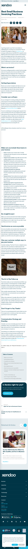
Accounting (3, 17)
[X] (16, 521)
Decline (22, 544)
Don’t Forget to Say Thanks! (10, 376)
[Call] (14, 547)
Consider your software (9, 361)
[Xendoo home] (6, 5)
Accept (15, 544)
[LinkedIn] (11, 521)
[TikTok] (20, 521)
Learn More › (16, 1)
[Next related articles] (25, 425)
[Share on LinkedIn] (14, 23)
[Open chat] (4, 547)
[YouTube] (24, 521)
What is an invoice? (8, 357)
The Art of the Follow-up (9, 374)
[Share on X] (17, 23)
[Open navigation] (25, 5)
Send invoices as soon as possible (11, 368)
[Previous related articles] (21, 425)
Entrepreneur (19, 51)
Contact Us (3, 510)
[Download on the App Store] (5, 517)
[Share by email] (20, 23)
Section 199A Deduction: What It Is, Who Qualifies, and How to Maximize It (13, 451)
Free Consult (23, 547)
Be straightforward (8, 366)
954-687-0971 (4, 507)
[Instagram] (7, 521)
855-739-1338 (4, 503)
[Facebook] (3, 521)
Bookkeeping (8, 17)
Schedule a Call (8, 393)
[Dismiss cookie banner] (24, 535)
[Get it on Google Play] (16, 517)
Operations (14, 17)
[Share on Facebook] (11, 23)
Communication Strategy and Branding (12, 378)
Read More (6, 461)
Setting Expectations (9, 359)
